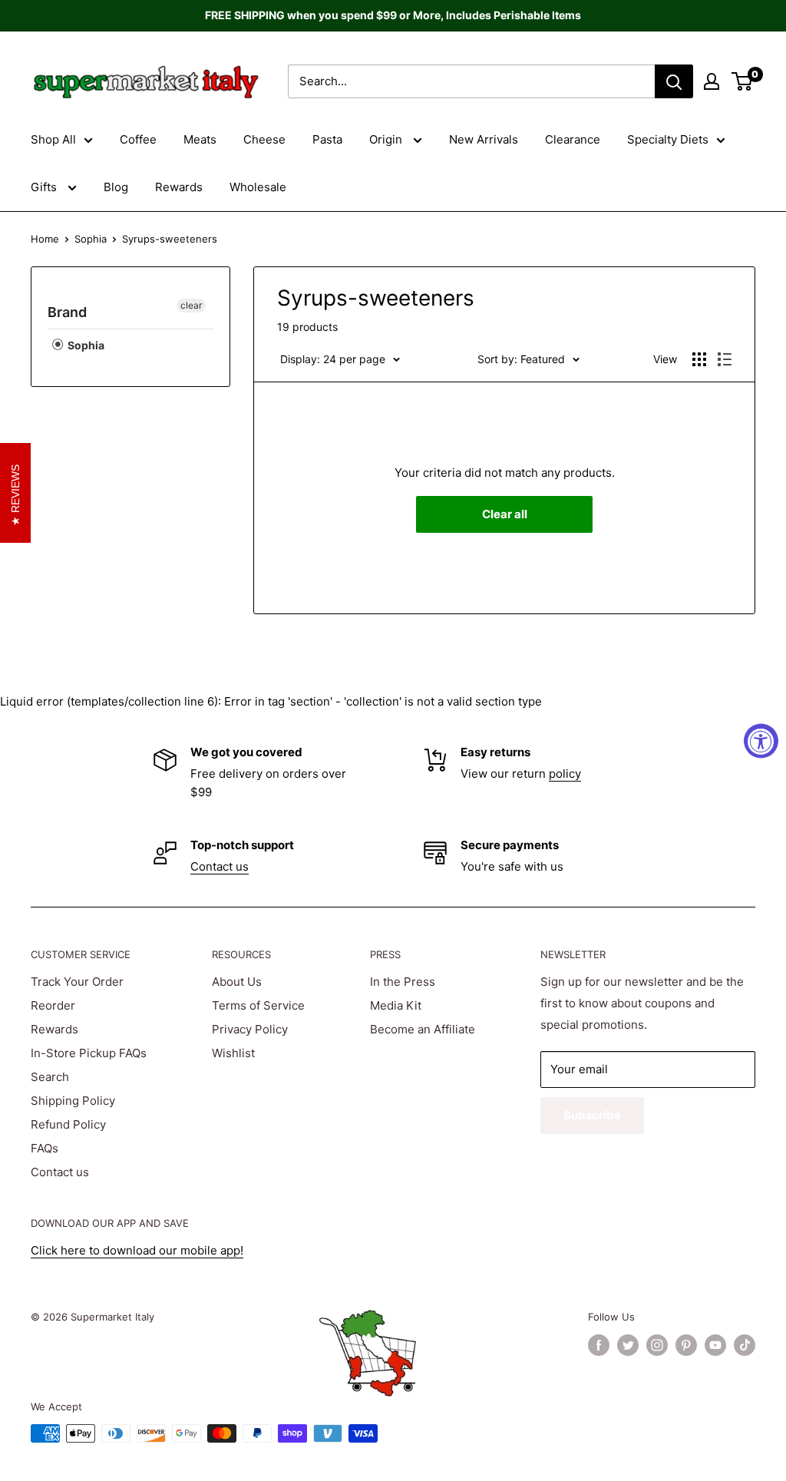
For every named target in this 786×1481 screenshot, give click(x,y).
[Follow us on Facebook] (598, 1345)
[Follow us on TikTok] (744, 1345)
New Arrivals (483, 139)
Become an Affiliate (422, 1029)
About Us (237, 981)
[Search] (674, 81)
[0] (742, 81)
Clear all (504, 514)
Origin (387, 139)
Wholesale (258, 187)
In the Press (402, 981)
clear (191, 305)
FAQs (44, 1148)
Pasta (327, 139)
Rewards (179, 187)
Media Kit (395, 1005)
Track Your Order (77, 981)
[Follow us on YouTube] (715, 1345)
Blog (116, 187)
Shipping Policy (73, 1100)
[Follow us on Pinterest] (686, 1345)
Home (45, 239)
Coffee (138, 139)
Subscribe (592, 1115)
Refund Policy (68, 1124)
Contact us (219, 866)
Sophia (90, 239)
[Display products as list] (725, 359)
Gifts (45, 187)
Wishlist (233, 1053)
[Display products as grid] (699, 359)
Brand (67, 312)
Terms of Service (258, 1005)
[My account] (711, 81)
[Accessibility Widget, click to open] (761, 740)
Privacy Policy (250, 1029)
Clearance (572, 139)
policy (565, 773)
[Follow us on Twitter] (628, 1345)
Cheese (264, 139)
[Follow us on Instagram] (657, 1345)
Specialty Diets (667, 139)
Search (50, 1076)
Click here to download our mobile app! (137, 1250)
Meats (199, 139)
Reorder (53, 1005)
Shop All (53, 139)
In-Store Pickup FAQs (89, 1053)
